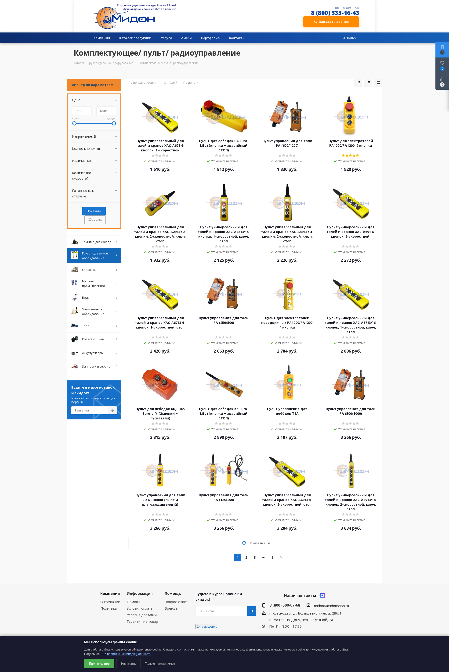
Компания (102, 38)
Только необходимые (160, 663)
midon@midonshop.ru (331, 605)
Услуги (166, 38)
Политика (108, 608)
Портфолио (210, 38)
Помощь (134, 601)
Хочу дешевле (206, 626)
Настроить (128, 663)
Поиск (351, 38)
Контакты (237, 38)
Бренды (171, 608)
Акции (186, 38)
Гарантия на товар (142, 621)
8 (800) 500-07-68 (284, 605)
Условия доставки (142, 614)
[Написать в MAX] (322, 595)
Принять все (99, 663)
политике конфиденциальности (129, 654)
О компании (110, 601)
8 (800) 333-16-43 (335, 13)
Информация (140, 593)
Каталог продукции (135, 38)
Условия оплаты (140, 608)
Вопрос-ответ (176, 601)
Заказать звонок (334, 21)
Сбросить (95, 219)
